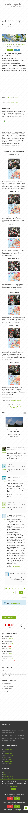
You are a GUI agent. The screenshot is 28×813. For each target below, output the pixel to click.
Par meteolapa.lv (7, 688)
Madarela (10, 434)
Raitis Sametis (22, 44)
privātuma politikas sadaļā (14, 810)
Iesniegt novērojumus (9, 617)
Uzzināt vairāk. (14, 786)
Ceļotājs (12, 573)
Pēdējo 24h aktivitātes (8, 776)
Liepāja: (7, 646)
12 (21, 592)
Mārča (10, 648)
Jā (17, 798)
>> (24, 596)
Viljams (9, 477)
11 (17, 592)
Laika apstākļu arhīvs (8, 779)
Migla (10, 653)
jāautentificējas (15, 603)
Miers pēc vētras (8, 636)
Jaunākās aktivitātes (9, 634)
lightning (11, 643)
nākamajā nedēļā (13, 102)
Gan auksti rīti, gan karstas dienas (11, 675)
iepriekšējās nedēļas (16, 400)
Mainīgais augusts (7, 673)
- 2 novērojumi (19, 465)
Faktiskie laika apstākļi (8, 774)
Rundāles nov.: (9, 661)
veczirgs (11, 638)
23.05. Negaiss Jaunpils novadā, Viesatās (14, 430)
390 (16, 44)
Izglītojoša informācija (8, 686)
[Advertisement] (14, 11)
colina (9, 502)
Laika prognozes (8, 44)
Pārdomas (5, 691)
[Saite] (14, 422)
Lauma (9, 447)
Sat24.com (10, 97)
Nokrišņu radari (7, 772)
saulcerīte (10, 465)
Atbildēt (4, 452)
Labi (14, 789)
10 (13, 592)
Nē (10, 798)
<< (6, 588)
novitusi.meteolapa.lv (16, 566)
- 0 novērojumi (21, 447)
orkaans (9, 515)
